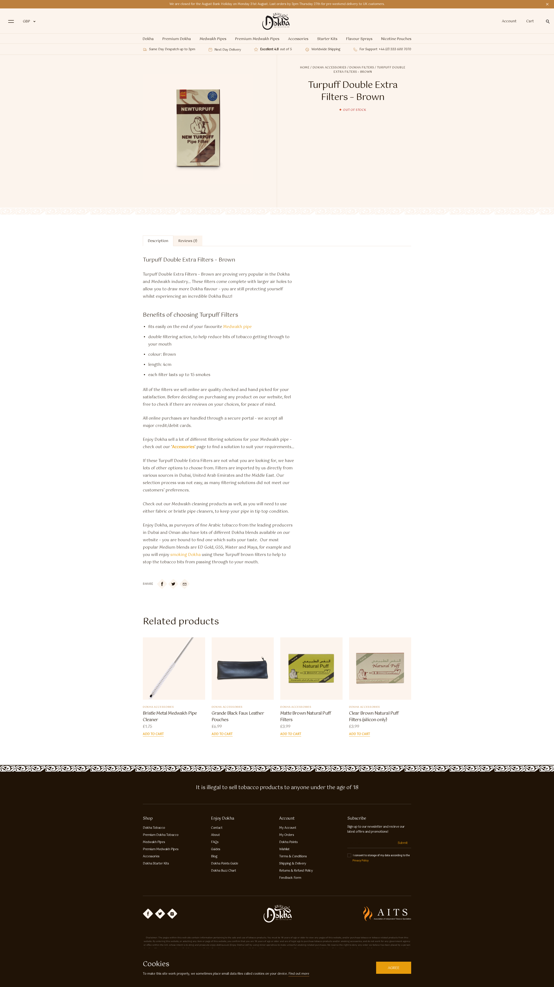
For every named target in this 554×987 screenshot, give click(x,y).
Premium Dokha (176, 39)
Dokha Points (288, 842)
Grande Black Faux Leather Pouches (238, 716)
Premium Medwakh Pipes (257, 39)
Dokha (148, 39)
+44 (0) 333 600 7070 (395, 49)
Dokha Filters (361, 67)
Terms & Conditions (293, 856)
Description (158, 241)
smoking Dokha (185, 555)
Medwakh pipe (237, 327)
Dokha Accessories (329, 67)
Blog (214, 856)
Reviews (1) (187, 241)
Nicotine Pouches (396, 39)
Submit (403, 843)
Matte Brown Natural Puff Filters (305, 716)
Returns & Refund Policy (296, 870)
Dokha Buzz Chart (223, 870)
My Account (287, 827)
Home (305, 67)
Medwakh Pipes (213, 39)
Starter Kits (327, 39)
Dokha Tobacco (154, 827)
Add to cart (153, 734)
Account (509, 21)
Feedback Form (290, 877)
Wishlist (284, 849)
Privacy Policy (361, 860)
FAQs (215, 842)
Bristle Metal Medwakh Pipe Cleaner (170, 716)
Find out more (298, 973)
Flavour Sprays (359, 39)
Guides (215, 849)
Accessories (298, 39)
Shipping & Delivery (292, 863)
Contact (216, 827)
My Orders (286, 835)
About (215, 835)
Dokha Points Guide (224, 863)
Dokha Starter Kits (156, 863)
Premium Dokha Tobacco (160, 835)
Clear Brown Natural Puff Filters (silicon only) (374, 716)
